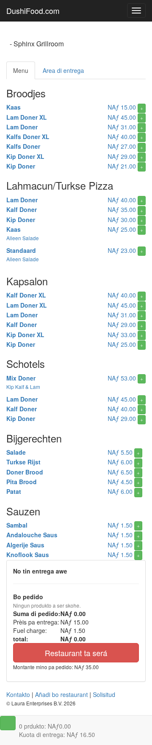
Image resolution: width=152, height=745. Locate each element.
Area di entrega (63, 70)
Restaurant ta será (76, 652)
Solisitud (104, 694)
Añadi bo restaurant (61, 694)
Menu (20, 70)
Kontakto (18, 694)
